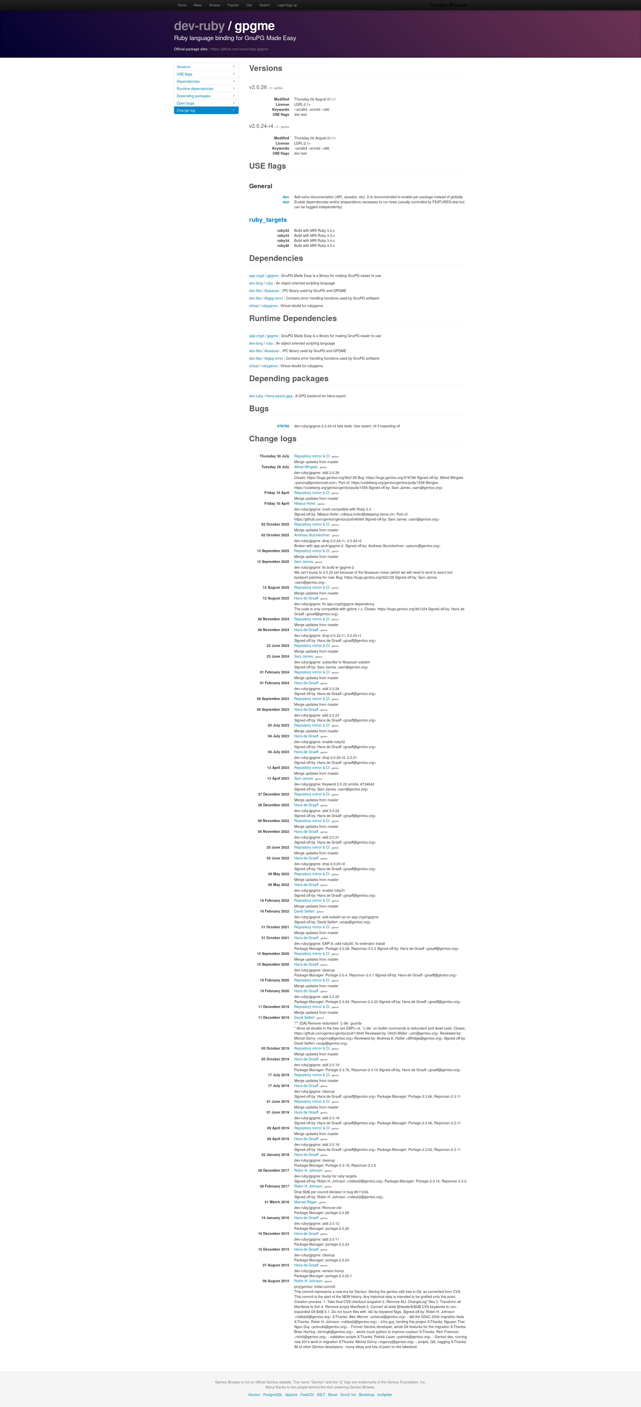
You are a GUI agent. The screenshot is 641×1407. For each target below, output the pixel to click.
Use (249, 5)
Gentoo (254, 1394)
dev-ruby (199, 25)
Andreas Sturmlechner (312, 534)
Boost (332, 1394)
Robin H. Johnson (308, 1170)
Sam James (303, 561)
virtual (254, 305)
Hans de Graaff (306, 597)
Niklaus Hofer (304, 503)
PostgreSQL (272, 1394)
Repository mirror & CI (312, 455)
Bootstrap (366, 1394)
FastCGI (307, 1394)
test (286, 201)
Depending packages (193, 95)
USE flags (184, 73)
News (198, 5)
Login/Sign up (287, 5)
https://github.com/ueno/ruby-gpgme (239, 48)
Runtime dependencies (195, 88)
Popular (233, 5)
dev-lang (256, 282)
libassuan (271, 290)
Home (182, 5)
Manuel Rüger (305, 1201)
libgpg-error (273, 297)
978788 (283, 425)
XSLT (321, 1394)
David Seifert (304, 911)
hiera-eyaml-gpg (279, 395)
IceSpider (384, 1394)
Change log (186, 110)
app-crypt (256, 275)
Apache (291, 1394)
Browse (214, 5)
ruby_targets (268, 219)
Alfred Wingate (305, 466)
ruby (269, 282)
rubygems (269, 305)
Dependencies (188, 81)
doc (286, 196)
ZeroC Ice (348, 1394)
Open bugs (185, 103)
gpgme (272, 275)
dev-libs (255, 290)
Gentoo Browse (448, 5)
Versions (183, 66)
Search (264, 5)
